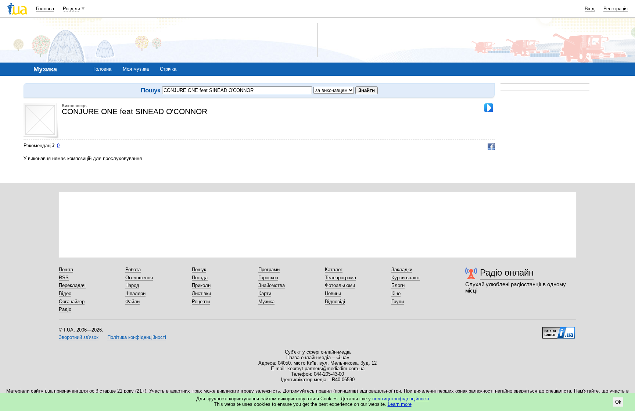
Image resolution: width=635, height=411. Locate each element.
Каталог (333, 269)
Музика (266, 301)
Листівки (201, 293)
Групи (397, 301)
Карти (264, 293)
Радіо (65, 309)
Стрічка (168, 69)
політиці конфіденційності (400, 398)
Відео (65, 293)
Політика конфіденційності (136, 337)
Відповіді (335, 301)
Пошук (199, 269)
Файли (132, 301)
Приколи (201, 285)
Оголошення (139, 277)
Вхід (590, 8)
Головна (45, 8)
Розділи (71, 8)
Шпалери (135, 293)
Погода (200, 277)
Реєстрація (615, 8)
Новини (333, 293)
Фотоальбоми (340, 285)
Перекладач (72, 285)
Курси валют (405, 277)
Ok (618, 402)
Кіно (396, 293)
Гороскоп (268, 277)
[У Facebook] (491, 146)
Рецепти (201, 301)
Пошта (66, 269)
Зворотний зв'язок (78, 337)
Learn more (400, 404)
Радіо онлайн (507, 272)
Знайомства (271, 285)
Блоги (398, 285)
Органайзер (72, 301)
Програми (269, 269)
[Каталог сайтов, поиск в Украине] (558, 330)
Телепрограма (340, 277)
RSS (64, 277)
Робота (133, 269)
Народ (132, 285)
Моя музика (136, 69)
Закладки (401, 269)
